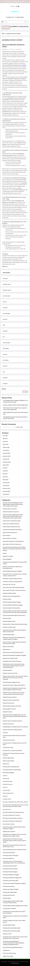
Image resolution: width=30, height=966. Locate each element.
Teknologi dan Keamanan (9, 886)
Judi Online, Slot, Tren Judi (9, 584)
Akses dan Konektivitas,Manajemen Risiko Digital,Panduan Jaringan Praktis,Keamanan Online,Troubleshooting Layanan (13, 504)
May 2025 (5, 473)
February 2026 (6, 447)
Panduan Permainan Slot (8, 703)
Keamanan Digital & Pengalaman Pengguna (13, 605)
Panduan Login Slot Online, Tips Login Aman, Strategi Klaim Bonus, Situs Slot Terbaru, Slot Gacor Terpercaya (15, 678)
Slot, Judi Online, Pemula (8, 824)
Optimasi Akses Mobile (8, 646)
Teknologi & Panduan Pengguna (10, 871)
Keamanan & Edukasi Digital (9, 593)
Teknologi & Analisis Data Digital (10, 855)
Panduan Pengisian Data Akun (10, 697)
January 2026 (6, 450)
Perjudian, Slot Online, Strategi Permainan (12, 729)
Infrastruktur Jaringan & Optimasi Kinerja (12, 578)
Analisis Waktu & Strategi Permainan (11, 526)
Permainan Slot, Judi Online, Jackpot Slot (12, 750)
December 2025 (6, 453)
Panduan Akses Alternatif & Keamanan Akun (13, 652)
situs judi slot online (7, 784)
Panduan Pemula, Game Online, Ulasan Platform (14, 685)
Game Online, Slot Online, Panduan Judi (12, 544)
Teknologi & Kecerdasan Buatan (10, 868)
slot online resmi (7, 809)
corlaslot (24, 65)
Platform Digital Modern (8, 758)
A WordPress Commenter (9, 427)
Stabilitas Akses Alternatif (9, 831)
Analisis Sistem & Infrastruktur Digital (11, 520)
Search (4, 389)
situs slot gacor (6, 296)
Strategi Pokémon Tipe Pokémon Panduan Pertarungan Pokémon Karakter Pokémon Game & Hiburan (14, 840)
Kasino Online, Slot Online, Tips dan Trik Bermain (14, 590)
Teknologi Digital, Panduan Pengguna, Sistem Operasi (15, 905)
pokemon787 (6, 763)
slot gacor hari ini (7, 284)
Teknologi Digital (7, 898)
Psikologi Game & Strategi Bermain (11, 766)
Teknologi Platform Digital (9, 925)
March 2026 (5, 444)
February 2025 (6, 482)
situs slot (5, 319)
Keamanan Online (7, 618)
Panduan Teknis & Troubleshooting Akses (12, 721)
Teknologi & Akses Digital (9, 852)
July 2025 (5, 468)
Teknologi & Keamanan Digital (10, 866)
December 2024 (6, 488)
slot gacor (5, 278)
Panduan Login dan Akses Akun (10, 673)
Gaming (4, 553)
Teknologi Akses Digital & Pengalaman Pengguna (14, 883)
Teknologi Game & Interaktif (9, 908)
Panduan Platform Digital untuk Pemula (12, 706)
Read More (4, 266)
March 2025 (5, 479)
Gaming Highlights (7, 559)
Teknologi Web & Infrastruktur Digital (11, 931)
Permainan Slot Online (8, 747)
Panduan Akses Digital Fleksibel (10, 658)
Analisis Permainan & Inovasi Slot (11, 511)
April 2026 (5, 441)
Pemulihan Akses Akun (8, 724)
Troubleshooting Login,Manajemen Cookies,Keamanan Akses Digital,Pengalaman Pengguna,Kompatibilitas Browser (13, 943)
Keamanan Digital (7, 599)
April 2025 (5, 476)
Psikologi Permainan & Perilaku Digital (12, 769)
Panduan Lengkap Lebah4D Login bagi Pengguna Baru (15, 405)
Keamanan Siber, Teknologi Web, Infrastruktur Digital (15, 624)
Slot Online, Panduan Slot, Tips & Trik (11, 815)
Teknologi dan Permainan (9, 895)
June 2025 (5, 471)
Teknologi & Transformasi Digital (10, 880)
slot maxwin (6, 360)
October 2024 (6, 494)
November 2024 (6, 491)
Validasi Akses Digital (8, 956)
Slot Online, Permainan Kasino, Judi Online (13, 818)
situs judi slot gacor (7, 781)
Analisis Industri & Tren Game (10, 508)
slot (4, 325)
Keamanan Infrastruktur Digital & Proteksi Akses (14, 615)
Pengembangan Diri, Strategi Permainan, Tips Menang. (15, 726)
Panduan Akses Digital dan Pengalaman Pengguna (14, 655)
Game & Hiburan (6, 535)
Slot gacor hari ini (7, 290)
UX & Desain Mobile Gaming (9, 953)
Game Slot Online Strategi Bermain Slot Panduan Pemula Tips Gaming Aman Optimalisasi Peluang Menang (14, 549)
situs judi (5, 775)
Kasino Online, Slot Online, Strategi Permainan (13, 587)
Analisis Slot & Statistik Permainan (11, 523)
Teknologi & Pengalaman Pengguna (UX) (12, 877)
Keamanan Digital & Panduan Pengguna (12, 602)
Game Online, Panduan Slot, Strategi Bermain (13, 541)
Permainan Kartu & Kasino (9, 740)
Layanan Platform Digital (8, 634)
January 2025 (6, 485)
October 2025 (6, 459)
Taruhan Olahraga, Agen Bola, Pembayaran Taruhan (14, 849)
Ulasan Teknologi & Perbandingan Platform (13, 947)
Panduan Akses (6, 649)
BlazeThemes (16, 963)
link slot (5, 301)
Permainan (5, 732)
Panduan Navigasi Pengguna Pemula (11, 682)
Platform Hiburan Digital (8, 761)
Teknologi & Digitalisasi (8, 858)
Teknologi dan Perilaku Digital (10, 892)
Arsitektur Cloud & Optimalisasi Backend (12, 529)
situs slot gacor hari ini (8, 793)
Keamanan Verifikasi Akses (9, 627)
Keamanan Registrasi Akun (9, 621)
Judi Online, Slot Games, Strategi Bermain (12, 581)
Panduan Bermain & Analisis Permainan (12, 661)
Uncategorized (6, 950)
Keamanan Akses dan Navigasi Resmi (11, 596)
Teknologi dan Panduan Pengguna (10, 889)
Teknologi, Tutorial (7, 933)
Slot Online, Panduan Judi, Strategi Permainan (13, 812)
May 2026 (5, 438)
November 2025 (6, 456)
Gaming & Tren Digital (8, 556)
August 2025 (6, 465)
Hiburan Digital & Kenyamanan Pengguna (12, 571)
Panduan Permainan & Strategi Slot (11, 700)
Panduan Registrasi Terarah (9, 709)
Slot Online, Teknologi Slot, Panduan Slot (12, 821)
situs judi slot (6, 778)
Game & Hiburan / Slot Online (9, 538)
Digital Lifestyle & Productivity (10, 532)
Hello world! (20, 427)
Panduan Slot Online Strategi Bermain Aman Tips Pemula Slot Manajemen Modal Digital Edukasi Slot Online (15, 716)
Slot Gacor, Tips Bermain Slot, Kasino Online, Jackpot (15, 802)
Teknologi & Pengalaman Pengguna (11, 874)
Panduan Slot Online (7, 711)
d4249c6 (5, 49)
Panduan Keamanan (7, 670)
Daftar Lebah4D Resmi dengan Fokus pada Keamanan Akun (14, 1)
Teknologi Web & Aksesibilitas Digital (11, 928)
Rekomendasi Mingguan (8, 772)
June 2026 (5, 435)
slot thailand (6, 348)
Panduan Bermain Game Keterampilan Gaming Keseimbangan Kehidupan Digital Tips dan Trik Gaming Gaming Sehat (13, 666)
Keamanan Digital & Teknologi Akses (11, 608)
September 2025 (6, 462)
